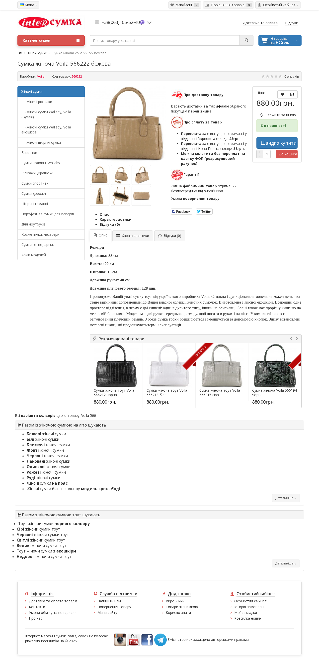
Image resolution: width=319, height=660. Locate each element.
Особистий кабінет (250, 601)
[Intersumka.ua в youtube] (133, 639)
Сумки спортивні (35, 183)
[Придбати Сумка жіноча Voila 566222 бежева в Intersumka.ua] (128, 124)
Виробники (175, 601)
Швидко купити (279, 143)
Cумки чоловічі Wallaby (40, 162)
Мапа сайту (107, 612)
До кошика (288, 154)
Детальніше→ (286, 498)
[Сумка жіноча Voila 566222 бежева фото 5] (141, 196)
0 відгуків (291, 76)
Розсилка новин (247, 618)
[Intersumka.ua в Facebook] (147, 639)
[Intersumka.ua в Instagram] (120, 639)
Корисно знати (178, 612)
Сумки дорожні (34, 193)
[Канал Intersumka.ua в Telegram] (160, 639)
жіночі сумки (46, 434)
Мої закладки (245, 612)
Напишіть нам (109, 601)
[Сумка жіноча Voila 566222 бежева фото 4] (120, 196)
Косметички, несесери (40, 234)
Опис (104, 214)
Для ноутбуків (33, 224)
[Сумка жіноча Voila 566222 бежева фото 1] (120, 175)
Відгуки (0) (110, 224)
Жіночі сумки (37, 53)
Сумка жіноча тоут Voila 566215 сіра (219, 392)
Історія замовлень (249, 606)
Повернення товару (114, 606)
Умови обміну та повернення (54, 612)
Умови (195, 198)
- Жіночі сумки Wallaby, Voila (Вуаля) (46, 114)
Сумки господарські (38, 244)
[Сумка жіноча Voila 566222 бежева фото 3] (99, 196)
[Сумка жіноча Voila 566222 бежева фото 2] (141, 175)
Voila (41, 76)
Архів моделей (33, 254)
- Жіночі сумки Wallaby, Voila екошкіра (46, 129)
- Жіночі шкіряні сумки (41, 142)
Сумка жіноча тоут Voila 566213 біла (167, 392)
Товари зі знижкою (182, 606)
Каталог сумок (36, 40)
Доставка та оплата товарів (53, 601)
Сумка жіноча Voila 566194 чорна (274, 392)
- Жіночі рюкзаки (36, 101)
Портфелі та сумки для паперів (47, 214)
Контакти (37, 606)
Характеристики (116, 219)
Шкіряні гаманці (34, 203)
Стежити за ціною (280, 114)
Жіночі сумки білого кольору (73, 488)
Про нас (35, 618)
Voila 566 (88, 415)
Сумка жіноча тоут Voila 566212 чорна (114, 392)
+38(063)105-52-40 (121, 22)
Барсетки (29, 152)
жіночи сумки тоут (38, 529)
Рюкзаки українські (37, 173)
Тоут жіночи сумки (54, 523)
